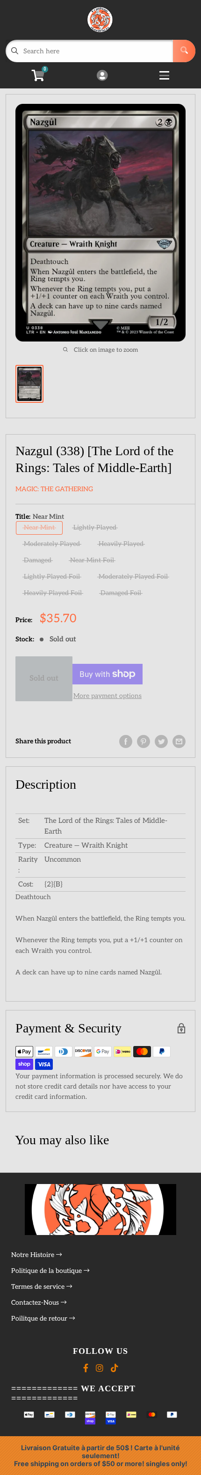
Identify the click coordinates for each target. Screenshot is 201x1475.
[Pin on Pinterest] (143, 741)
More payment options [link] (107, 696)
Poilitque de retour (40, 1318)
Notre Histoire (33, 1255)
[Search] (184, 51)
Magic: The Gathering (54, 489)
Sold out (43, 678)
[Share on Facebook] (125, 741)
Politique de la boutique (47, 1271)
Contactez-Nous (36, 1303)
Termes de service (38, 1287)
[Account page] (102, 76)
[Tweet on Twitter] (161, 741)
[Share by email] (179, 741)
